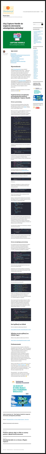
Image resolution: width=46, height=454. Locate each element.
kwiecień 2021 (36, 65)
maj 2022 (35, 59)
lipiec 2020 (35, 72)
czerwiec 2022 (36, 58)
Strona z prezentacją (15, 57)
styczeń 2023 (35, 55)
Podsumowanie (13, 62)
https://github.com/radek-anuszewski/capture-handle (21, 329)
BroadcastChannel (25, 170)
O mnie (42, 11)
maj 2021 (35, 64)
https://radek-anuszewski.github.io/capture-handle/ (20, 340)
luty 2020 (35, 77)
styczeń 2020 (36, 78)
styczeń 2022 (36, 60)
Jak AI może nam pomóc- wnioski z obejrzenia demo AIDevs (37, 42)
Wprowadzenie (13, 53)
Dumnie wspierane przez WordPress (19, 449)
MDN (19, 364)
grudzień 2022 (36, 56)
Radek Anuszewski (5, 53)
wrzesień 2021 (36, 61)
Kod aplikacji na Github (15, 60)
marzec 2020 (35, 76)
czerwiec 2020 (36, 73)
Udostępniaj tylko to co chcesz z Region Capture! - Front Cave (18, 419)
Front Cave (6, 16)
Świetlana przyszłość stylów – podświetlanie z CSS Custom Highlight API (38, 39)
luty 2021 (35, 67)
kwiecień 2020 (36, 75)
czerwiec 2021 (36, 63)
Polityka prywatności (10, 449)
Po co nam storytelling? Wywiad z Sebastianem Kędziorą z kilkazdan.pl (38, 32)
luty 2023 (35, 54)
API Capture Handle (22, 80)
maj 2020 (35, 74)
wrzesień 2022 (36, 57)
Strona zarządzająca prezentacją (18, 58)
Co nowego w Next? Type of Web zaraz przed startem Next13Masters (38, 35)
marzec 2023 (35, 53)
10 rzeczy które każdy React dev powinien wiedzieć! (31, 11)
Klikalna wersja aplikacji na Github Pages (18, 61)
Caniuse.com (24, 364)
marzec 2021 (35, 66)
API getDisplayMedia (17, 69)
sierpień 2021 (36, 62)
